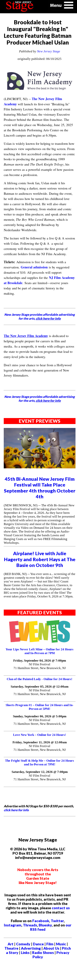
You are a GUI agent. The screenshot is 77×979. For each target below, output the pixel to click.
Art (10, 944)
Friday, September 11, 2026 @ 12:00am (40, 742)
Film (49, 944)
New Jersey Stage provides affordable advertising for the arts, (39, 316)
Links (25, 952)
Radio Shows (43, 952)
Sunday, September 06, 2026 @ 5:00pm (39, 716)
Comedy (23, 944)
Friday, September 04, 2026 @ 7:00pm (39, 660)
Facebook (40, 921)
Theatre (11, 948)
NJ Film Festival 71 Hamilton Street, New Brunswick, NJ (39, 666)
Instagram (12, 925)
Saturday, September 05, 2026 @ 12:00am (39, 686)
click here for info (16, 810)
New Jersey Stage (48, 51)
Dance (38, 944)
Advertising (31, 948)
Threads (30, 925)
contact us (61, 908)
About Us (51, 948)
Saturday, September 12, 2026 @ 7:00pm (40, 772)
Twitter (57, 921)
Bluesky (45, 925)
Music (61, 944)
